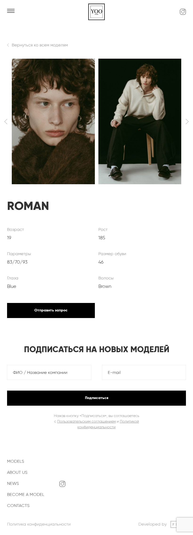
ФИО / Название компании (40, 373)
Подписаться (96, 398)
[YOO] (96, 12)
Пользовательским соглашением (86, 422)
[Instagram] (183, 12)
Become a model (25, 495)
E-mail (114, 373)
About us (17, 472)
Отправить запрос (51, 310)
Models (15, 461)
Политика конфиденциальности (39, 524)
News (13, 484)
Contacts (18, 506)
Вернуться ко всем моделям (40, 45)
